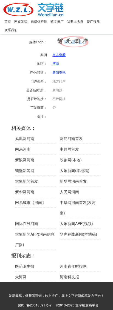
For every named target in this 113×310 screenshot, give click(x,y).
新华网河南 (24, 191)
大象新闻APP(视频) (76, 223)
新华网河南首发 (73, 181)
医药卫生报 (24, 266)
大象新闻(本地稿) (74, 170)
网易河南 (22, 149)
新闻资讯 (59, 72)
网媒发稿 (20, 21)
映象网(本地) (71, 159)
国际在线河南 (26, 223)
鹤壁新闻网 (24, 170)
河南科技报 (69, 276)
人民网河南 (69, 191)
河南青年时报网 (73, 266)
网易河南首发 (71, 138)
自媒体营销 (39, 21)
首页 (7, 21)
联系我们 (11, 29)
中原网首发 (69, 149)
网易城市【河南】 (30, 202)
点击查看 (59, 54)
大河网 (21, 276)
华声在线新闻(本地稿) (78, 234)
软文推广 (57, 21)
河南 (55, 63)
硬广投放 (93, 21)
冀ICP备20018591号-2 (35, 305)
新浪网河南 (24, 159)
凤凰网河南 (24, 138)
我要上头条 (75, 21)
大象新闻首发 (26, 181)
